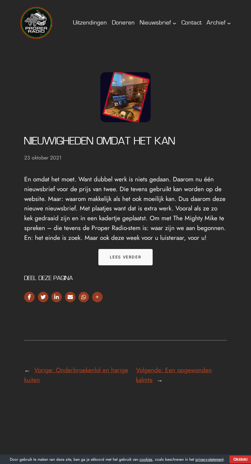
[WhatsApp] (83, 297)
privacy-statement (209, 459)
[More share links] (97, 297)
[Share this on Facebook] (29, 297)
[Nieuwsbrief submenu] (174, 23)
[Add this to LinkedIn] (56, 297)
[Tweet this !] (43, 297)
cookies (146, 459)
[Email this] (70, 297)
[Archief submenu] (229, 23)
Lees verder (126, 257)
